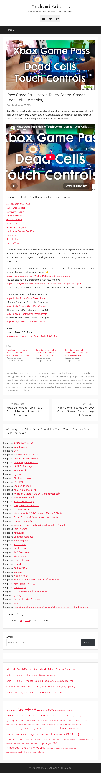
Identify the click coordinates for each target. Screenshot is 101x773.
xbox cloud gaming (35, 380)
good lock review (27, 729)
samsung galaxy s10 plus (32, 739)
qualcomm (62, 728)
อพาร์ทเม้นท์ (20, 548)
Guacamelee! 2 (14, 219)
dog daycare (20, 447)
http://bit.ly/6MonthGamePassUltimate (26, 314)
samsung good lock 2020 (15, 743)
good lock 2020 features (14, 724)
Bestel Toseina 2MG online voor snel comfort (36, 517)
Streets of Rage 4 (15, 211)
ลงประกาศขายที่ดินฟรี (24, 521)
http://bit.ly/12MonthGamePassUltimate (27, 321)
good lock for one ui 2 (75, 724)
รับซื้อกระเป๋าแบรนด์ (24, 443)
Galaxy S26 (35, 720)
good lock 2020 (81, 720)
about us (18, 572)
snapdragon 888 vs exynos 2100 (26, 747)
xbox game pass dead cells (35, 383)
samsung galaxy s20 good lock (52, 739)
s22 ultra (50, 734)
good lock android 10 (49, 724)
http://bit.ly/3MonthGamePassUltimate (26, 306)
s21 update (41, 734)
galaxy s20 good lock (80, 716)
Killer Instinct (13, 239)
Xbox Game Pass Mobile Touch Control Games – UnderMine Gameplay (46, 352)
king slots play (21, 575)
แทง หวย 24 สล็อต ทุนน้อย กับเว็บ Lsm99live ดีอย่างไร (40, 525)
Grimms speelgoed (24, 536)
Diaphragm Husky (23, 478)
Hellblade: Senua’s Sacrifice (20, 231)
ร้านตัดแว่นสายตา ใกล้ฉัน (26, 454)
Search (10, 637)
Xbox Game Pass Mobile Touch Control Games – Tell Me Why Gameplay (76, 352)
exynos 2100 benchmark (63, 711)
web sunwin (20, 544)
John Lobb (19, 532)
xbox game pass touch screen (78, 387)
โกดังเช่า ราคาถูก (22, 486)
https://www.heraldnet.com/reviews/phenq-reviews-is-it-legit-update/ (51, 607)
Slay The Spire (13, 223)
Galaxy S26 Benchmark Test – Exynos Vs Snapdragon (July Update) (40, 686)
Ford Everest (20, 529)
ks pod (17, 603)
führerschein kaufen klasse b (28, 599)
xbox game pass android (71, 380)
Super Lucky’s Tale (15, 207)
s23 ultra (59, 734)
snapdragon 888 (47, 743)
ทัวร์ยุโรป (18, 482)
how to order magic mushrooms (30, 591)
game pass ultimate (78, 376)
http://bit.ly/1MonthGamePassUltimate (26, 298)
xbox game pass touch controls (20, 387)
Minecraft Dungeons (16, 227)
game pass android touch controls (28, 376)
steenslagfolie (21, 540)
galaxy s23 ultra (25, 720)
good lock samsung (40, 729)
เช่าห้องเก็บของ (21, 509)
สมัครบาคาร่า (20, 470)
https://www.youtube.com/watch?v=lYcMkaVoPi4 (31, 336)
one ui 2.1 (52, 729)
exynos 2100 (45, 710)
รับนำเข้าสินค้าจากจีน (24, 497)
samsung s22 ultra (31, 743)
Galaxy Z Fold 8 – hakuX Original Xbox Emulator (30, 675)
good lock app (62, 724)
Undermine (12, 235)
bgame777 (19, 474)
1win (16, 450)
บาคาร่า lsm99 (21, 560)
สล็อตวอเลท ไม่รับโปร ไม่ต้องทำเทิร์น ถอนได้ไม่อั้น (38, 513)
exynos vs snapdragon (64, 716)
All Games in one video (18, 204)
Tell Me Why (12, 243)
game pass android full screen (60, 373)
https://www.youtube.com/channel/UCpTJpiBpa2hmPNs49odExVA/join (43, 283)
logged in (25, 620)
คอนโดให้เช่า (20, 568)
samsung (71, 734)
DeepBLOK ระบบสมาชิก (26, 458)
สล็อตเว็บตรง (20, 556)
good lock (71, 720)
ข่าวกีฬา (18, 564)
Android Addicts (50, 6)
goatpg (17, 595)
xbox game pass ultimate (17, 390)
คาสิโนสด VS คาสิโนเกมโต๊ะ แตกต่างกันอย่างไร (37, 493)
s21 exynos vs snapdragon (21, 734)
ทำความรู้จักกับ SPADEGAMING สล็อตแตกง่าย (36, 579)
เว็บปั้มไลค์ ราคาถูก (23, 466)
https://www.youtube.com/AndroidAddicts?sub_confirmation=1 (39, 276)
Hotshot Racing (14, 215)
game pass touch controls (57, 376)
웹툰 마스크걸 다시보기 (25, 583)
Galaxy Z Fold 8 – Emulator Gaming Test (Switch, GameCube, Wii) (40, 681)
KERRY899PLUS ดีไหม (25, 490)
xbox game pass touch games (49, 387)
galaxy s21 (12, 720)
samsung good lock (86, 739)
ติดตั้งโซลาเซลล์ (21, 552)
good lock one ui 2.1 (13, 729)
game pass (41, 373)
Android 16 (26, 710)
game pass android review (57, 720)
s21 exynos (74, 729)
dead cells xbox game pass (22, 373)
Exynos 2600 (51, 716)
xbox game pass (52, 380)
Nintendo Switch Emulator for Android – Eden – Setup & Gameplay (40, 669)
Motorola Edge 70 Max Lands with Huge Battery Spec (34, 692)
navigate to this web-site (26, 505)
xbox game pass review (81, 383)
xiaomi (44, 752)
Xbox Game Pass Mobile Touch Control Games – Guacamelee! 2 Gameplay (17, 352)
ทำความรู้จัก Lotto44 (24, 501)
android (11, 710)
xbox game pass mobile (59, 383)
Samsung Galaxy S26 (71, 739)
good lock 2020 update (32, 724)
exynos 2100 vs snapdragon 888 (26, 715)
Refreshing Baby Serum (26, 462)
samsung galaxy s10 (14, 739)
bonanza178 (20, 587)
